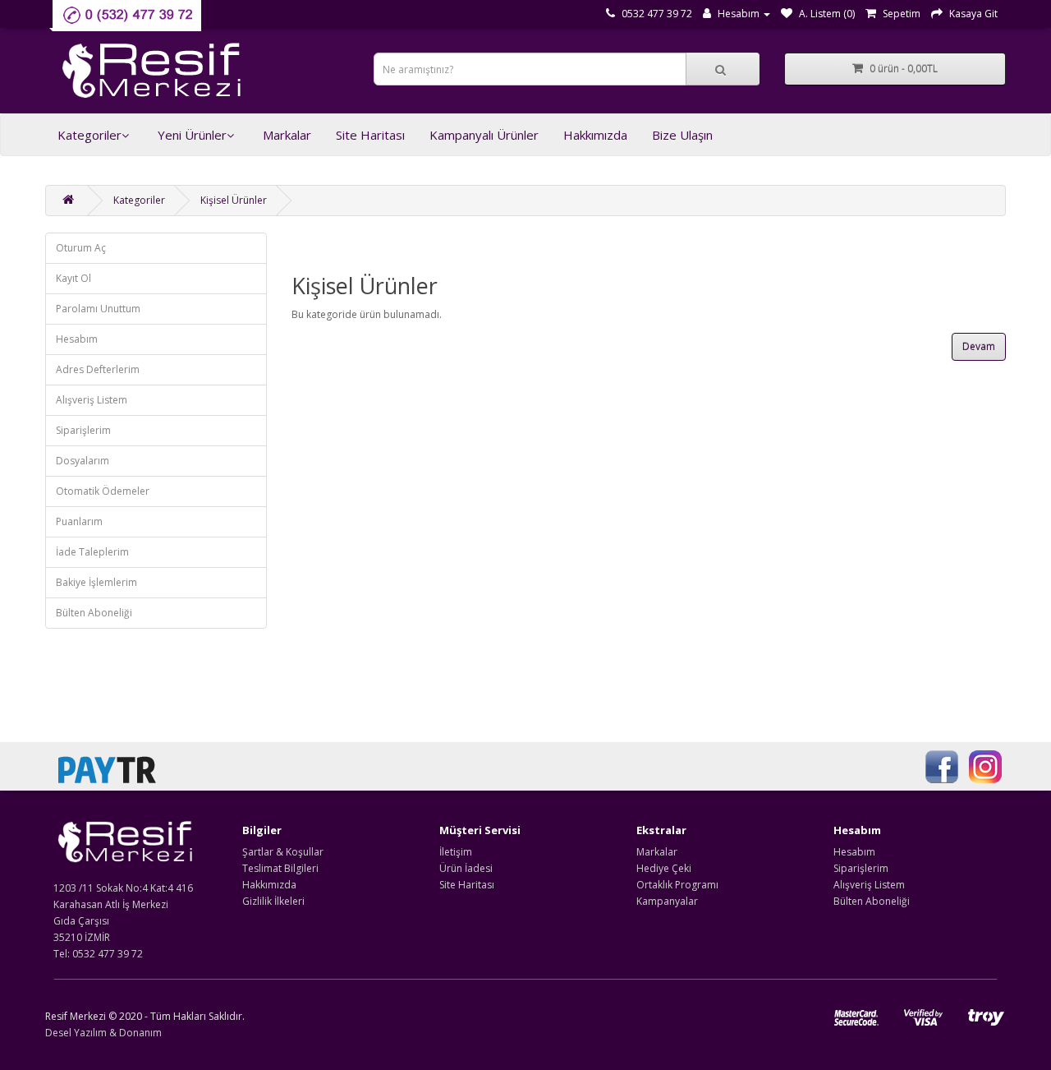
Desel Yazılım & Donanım (103, 1033)
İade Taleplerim (92, 552)
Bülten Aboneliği (94, 613)
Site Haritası (370, 135)
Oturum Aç (81, 248)
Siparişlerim (83, 430)
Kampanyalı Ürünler (484, 135)
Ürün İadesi (466, 868)
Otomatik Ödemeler (102, 491)
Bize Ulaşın (682, 135)
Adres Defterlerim (98, 369)
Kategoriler (89, 135)
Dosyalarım (82, 461)
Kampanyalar (667, 901)
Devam (978, 346)
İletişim (455, 852)
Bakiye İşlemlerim (96, 582)
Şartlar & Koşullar (283, 852)
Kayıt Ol (73, 278)
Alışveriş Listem (91, 400)
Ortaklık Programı (677, 885)
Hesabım (77, 339)
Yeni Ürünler (192, 135)
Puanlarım (79, 521)
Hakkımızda (595, 135)
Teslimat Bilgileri (280, 868)
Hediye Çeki (663, 868)
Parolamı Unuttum (98, 309)
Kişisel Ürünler (233, 200)
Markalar (287, 135)
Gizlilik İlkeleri (273, 901)
